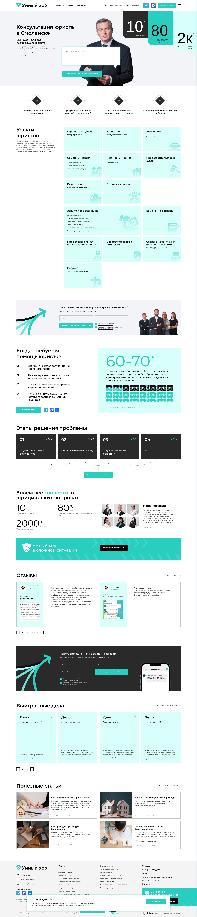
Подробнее (148, 527)
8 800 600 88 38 (167, 5)
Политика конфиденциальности (52, 913)
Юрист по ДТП (151, 136)
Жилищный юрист (65, 875)
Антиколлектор (73, 215)
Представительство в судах (68, 878)
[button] (18, 632)
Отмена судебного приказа (77, 218)
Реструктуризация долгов (77, 231)
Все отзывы (173, 575)
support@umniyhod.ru (30, 884)
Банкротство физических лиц (27, 598)
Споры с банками (74, 224)
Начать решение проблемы (98, 475)
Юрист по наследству (75, 169)
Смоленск (135, 5)
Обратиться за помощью (113, 548)
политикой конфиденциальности (106, 324)
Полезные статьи (150, 880)
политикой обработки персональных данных (110, 328)
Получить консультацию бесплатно (76, 325)
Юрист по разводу (74, 162)
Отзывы (146, 866)
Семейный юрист (65, 872)
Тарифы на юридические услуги (158, 877)
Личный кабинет (116, 5)
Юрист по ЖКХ (112, 162)
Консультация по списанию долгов (80, 227)
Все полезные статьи (168, 786)
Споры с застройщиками (67, 888)
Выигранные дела (151, 870)
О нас (70, 5)
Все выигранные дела (168, 706)
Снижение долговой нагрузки (78, 221)
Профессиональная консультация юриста (74, 894)
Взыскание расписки (66, 891)
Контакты (81, 5)
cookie (70, 903)
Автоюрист (62, 869)
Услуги (58, 5)
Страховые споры (65, 885)
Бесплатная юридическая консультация (82, 74)
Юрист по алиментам (75, 165)
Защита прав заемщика (113, 597)
